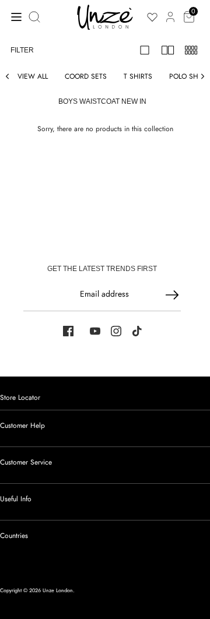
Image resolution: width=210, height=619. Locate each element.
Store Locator (20, 397)
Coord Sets (86, 76)
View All (33, 76)
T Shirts (138, 76)
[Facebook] (68, 331)
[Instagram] (116, 331)
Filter (22, 50)
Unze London (58, 590)
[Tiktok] (137, 331)
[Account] (170, 10)
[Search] (35, 17)
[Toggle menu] (13, 16)
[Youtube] (95, 331)
